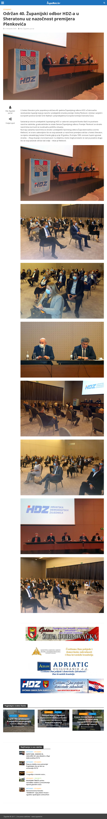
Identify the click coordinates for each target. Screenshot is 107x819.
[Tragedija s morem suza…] (22, 773)
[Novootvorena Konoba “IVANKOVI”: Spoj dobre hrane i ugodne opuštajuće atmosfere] (22, 789)
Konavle (92, 714)
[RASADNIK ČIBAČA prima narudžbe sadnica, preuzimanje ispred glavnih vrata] (22, 779)
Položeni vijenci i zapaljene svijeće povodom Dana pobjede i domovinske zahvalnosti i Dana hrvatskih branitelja (53, 719)
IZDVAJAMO (7, 9)
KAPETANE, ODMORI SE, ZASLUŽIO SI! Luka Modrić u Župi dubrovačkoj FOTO (38, 756)
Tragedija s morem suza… (36, 774)
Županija (58, 712)
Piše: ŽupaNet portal (27, 29)
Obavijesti (37, 778)
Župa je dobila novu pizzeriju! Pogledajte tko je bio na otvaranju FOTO (37, 766)
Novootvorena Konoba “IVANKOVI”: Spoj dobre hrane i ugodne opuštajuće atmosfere (37, 793)
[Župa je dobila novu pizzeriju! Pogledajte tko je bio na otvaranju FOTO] (22, 763)
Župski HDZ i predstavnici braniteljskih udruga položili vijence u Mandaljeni (19, 721)
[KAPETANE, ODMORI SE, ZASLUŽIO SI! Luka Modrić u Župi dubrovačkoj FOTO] (22, 753)
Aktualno (13, 716)
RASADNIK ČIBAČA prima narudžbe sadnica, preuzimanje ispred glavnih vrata (38, 782)
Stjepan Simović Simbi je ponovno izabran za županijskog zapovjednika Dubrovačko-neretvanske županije (88, 720)
